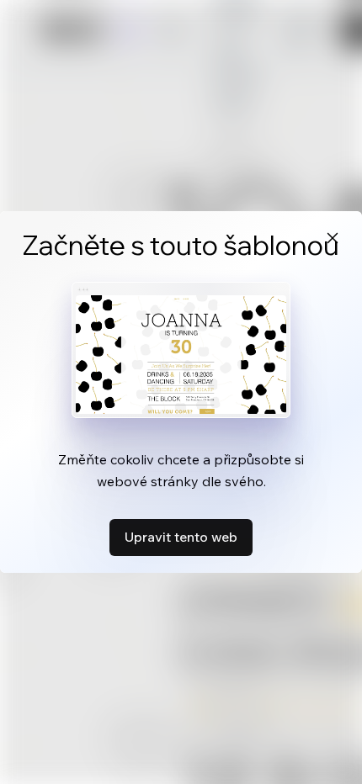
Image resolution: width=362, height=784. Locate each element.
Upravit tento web (181, 536)
